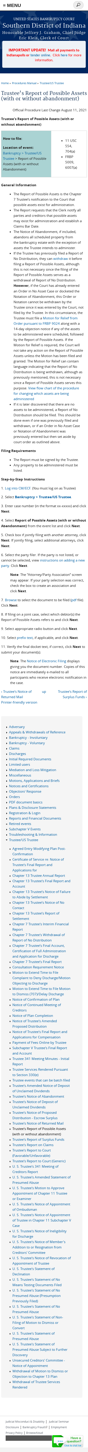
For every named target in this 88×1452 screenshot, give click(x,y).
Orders (14, 796)
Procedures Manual (24, 83)
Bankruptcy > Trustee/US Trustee (43, 497)
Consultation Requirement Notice (38, 967)
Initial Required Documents (30, 759)
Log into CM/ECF (17, 488)
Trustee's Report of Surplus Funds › (72, 694)
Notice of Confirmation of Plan (36, 999)
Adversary (17, 726)
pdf (73, 600)
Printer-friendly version (19, 702)
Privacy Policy (14, 1432)
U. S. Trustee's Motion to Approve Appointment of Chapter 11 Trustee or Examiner (39, 1193)
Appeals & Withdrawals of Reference (37, 732)
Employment (59, 1427)
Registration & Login (24, 813)
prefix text (25, 637)
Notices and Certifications (29, 786)
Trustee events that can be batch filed (41, 1080)
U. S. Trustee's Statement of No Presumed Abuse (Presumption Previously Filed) (36, 1295)
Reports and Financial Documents (35, 818)
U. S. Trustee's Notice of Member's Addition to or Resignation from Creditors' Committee (38, 1247)
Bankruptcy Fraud (35, 1427)
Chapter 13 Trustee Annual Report (38, 875)
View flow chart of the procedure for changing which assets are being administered (46, 393)
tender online (40, 55)
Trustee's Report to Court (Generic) (38, 1161)
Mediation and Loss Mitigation (32, 770)
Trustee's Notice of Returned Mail (38, 1123)
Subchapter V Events (25, 829)
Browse (11, 600)
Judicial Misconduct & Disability (25, 1421)
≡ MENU (12, 5)
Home (5, 83)
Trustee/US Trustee (52, 83)
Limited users (19, 764)
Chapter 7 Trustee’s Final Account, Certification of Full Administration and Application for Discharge (39, 950)
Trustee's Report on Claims (32, 1145)
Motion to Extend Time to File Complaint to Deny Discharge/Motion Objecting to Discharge (41, 977)
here (64, 55)
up (44, 691)
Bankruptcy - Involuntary (28, 737)
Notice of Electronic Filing (46, 661)
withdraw (60, 258)
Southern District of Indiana (44, 26)
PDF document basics (25, 802)
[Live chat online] (67, 1441)
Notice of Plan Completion (32, 1015)
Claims (14, 748)
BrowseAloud (34, 1432)
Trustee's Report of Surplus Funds (38, 1139)
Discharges (17, 753)
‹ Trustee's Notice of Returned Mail (16, 694)
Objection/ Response (25, 791)
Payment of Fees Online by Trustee (39, 1042)
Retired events (20, 823)
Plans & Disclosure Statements (32, 807)
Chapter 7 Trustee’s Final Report (37, 961)
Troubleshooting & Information (33, 834)
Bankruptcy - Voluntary (27, 743)
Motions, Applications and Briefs (34, 780)
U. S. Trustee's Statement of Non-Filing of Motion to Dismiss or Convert (37, 1322)
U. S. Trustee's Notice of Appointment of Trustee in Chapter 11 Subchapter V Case (41, 1220)
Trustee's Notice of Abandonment (38, 1096)
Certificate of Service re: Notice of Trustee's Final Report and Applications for (38, 864)
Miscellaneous (20, 775)
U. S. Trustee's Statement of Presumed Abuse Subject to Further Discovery (39, 1349)
